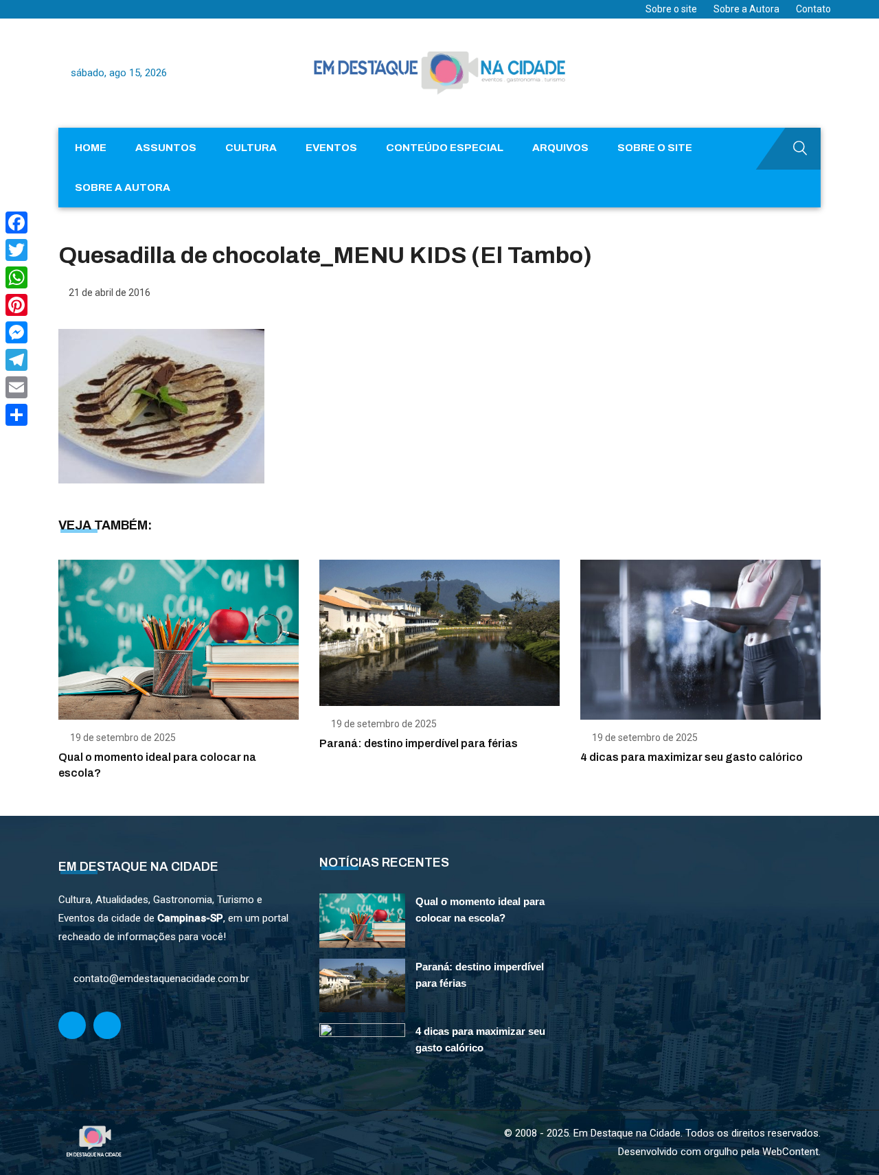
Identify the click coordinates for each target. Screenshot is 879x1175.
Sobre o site (671, 8)
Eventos (331, 147)
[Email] (16, 387)
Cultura (251, 147)
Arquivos (560, 147)
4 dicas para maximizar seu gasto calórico (691, 757)
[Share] (16, 415)
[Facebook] (16, 222)
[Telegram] (16, 360)
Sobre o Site (654, 147)
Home (90, 147)
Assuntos (165, 147)
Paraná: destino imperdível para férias (418, 743)
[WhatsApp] (16, 277)
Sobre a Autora (746, 8)
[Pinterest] (16, 305)
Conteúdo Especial (444, 147)
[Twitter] (16, 250)
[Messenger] (16, 332)
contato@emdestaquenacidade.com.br (161, 978)
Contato (813, 8)
